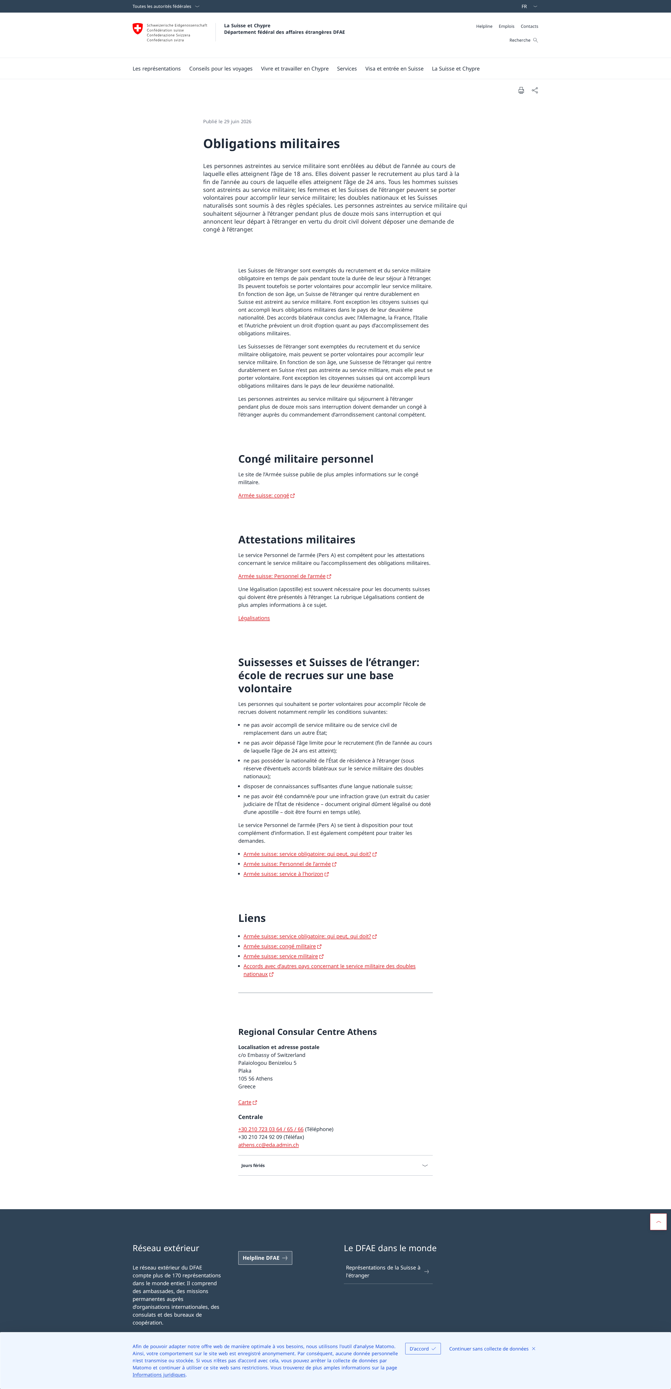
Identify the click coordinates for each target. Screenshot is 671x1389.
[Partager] (535, 90)
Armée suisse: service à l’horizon (283, 873)
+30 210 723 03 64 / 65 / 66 (271, 1129)
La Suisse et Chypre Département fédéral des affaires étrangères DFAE (284, 28)
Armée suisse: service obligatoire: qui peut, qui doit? (307, 853)
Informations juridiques (159, 1374)
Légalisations (254, 617)
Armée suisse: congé (263, 495)
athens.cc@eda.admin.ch (268, 1144)
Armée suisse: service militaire (280, 956)
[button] (156, 68)
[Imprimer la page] (521, 90)
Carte (244, 1102)
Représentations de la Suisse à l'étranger (383, 1271)
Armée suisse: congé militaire (279, 946)
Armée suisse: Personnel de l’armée (282, 576)
